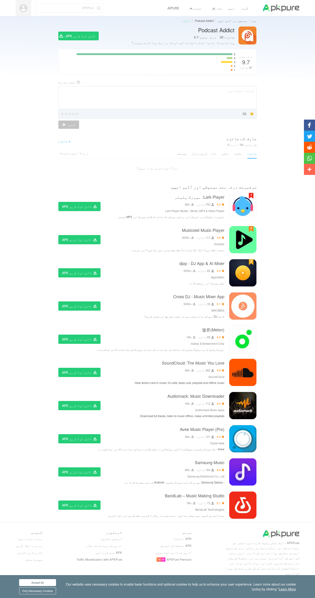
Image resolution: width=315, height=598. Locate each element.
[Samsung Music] (243, 472)
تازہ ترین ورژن (204, 153)
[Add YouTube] (244, 114)
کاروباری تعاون (30, 552)
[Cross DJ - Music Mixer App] (243, 306)
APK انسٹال (182, 538)
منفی (225, 153)
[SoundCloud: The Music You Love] (243, 372)
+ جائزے (64, 141)
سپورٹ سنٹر (33, 559)
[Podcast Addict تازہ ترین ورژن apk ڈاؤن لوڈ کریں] (247, 35)
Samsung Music (209, 462)
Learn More (287, 589)
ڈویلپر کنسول (111, 538)
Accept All (37, 582)
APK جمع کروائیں (108, 552)
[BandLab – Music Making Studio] (243, 505)
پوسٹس (182, 153)
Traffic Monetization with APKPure (99, 559)
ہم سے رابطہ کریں (29, 545)
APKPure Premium (179, 559)
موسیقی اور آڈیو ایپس (232, 21)
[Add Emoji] (252, 114)
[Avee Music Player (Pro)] (243, 439)
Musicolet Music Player (203, 230)
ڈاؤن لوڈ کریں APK (76, 206)
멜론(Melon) (213, 330)
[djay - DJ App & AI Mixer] (243, 273)
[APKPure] (281, 8)
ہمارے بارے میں (30, 538)
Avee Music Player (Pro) (202, 429)
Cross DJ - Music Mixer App (198, 296)
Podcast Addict (204, 21)
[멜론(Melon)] (243, 339)
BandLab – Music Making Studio (194, 495)
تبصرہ (70, 125)
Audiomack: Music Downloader (195, 396)
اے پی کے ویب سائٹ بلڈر (104, 545)
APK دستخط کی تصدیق (176, 545)
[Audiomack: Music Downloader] (243, 405)
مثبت (238, 153)
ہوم (254, 21)
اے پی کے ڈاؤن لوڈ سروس (174, 552)
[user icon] (23, 8)
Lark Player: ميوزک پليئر (199, 197)
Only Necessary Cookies (37, 591)
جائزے (252, 153)
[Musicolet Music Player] (243, 239)
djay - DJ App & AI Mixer (201, 263)
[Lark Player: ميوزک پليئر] (243, 206)
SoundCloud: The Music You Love (193, 363)
